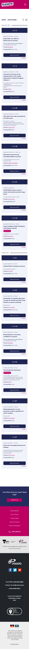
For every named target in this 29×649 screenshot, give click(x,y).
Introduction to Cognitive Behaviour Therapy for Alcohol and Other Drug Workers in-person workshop (14, 300)
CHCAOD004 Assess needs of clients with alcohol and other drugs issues (14, 192)
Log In (24, 58)
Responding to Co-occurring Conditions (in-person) (11, 335)
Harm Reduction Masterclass (12, 370)
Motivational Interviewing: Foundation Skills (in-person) (12, 155)
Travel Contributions (14, 526)
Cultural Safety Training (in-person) (14, 266)
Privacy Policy (15, 644)
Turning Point (11, 127)
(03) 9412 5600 (18, 582)
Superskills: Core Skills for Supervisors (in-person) (11, 39)
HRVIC (10, 89)
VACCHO (10, 271)
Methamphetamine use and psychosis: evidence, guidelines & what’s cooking (13, 411)
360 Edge (10, 47)
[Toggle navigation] (25, 4)
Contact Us (14, 500)
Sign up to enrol (14, 55)
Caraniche (10, 236)
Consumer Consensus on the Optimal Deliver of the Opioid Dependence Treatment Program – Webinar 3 (13, 77)
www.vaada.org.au (14, 588)
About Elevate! (14, 511)
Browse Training (14, 522)
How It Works (15, 514)
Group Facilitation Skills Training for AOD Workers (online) (14, 227)
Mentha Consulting (12, 163)
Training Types (14, 518)
